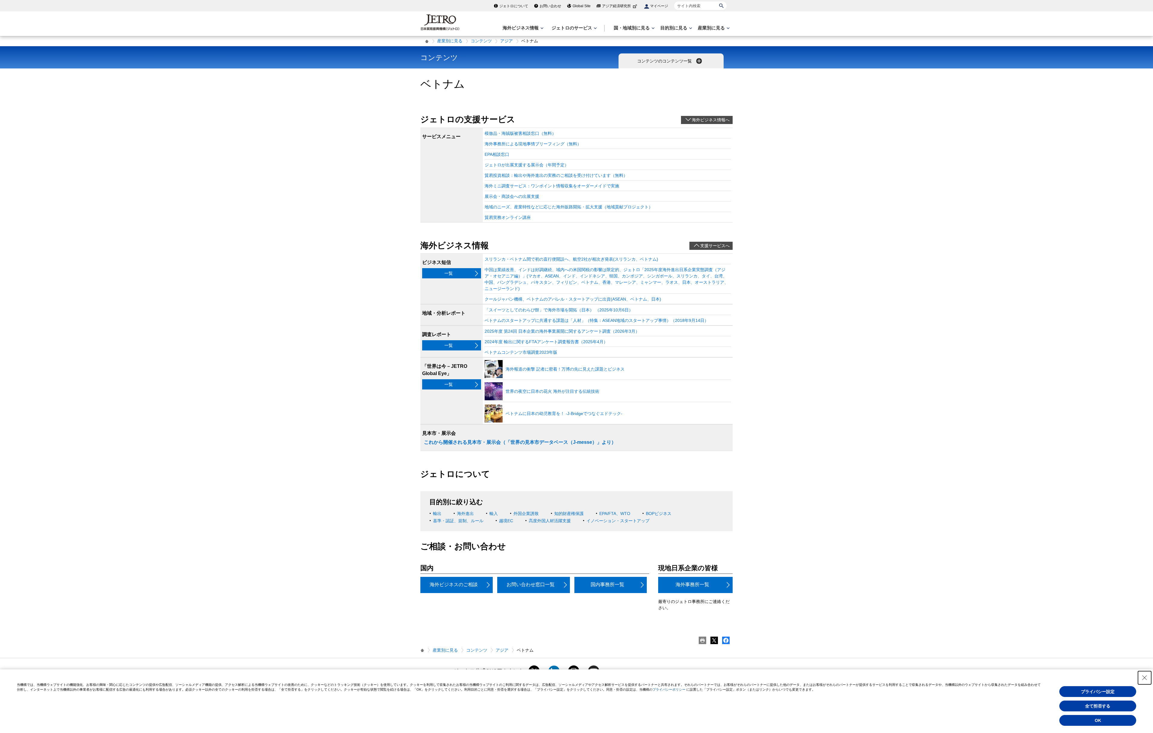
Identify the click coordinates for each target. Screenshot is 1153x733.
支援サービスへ (715, 245)
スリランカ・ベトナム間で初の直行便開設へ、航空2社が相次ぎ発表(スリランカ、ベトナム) (571, 259)
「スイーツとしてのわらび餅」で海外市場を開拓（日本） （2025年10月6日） (559, 309)
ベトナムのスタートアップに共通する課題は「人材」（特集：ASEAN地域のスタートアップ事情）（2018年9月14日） (597, 320)
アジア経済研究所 (616, 6)
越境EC (506, 520)
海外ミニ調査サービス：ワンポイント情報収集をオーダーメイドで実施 (552, 185)
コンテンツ (481, 40)
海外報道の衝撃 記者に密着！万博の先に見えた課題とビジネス (565, 369)
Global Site (582, 6)
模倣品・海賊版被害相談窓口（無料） (520, 133)
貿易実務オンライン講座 (508, 217)
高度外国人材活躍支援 (550, 520)
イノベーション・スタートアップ (617, 520)
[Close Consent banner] (1144, 677)
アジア (506, 40)
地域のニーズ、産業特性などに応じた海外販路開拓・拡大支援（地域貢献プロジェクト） (569, 206)
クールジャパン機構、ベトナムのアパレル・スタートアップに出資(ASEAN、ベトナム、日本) (573, 299)
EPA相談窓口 (497, 154)
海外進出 (465, 513)
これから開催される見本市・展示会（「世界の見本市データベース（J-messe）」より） (520, 442)
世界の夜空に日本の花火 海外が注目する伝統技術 (552, 391)
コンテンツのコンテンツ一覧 (665, 61)
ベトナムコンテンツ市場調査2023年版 (521, 352)
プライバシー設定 (1098, 691)
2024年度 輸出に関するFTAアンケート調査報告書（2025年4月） (546, 341)
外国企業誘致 (526, 513)
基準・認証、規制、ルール (458, 520)
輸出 (437, 513)
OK (1098, 720)
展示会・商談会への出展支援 (512, 196)
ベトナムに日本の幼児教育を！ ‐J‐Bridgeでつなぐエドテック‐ (564, 413)
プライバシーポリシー (668, 689)
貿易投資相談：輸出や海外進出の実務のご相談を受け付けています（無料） (556, 175)
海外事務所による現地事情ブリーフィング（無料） (533, 143)
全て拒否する (1097, 706)
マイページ (659, 6)
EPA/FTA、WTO (614, 513)
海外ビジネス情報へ (711, 119)
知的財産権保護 (569, 513)
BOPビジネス (658, 513)
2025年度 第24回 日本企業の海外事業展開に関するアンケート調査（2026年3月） (562, 331)
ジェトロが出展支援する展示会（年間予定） (527, 164)
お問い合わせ (550, 6)
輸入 (493, 513)
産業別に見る (449, 40)
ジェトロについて (513, 6)
